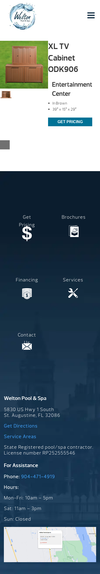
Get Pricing (70, 122)
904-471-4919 (38, 477)
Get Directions (21, 426)
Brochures (74, 217)
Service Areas (20, 437)
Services (73, 280)
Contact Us (27, 339)
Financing (27, 280)
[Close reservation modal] (5, 144)
